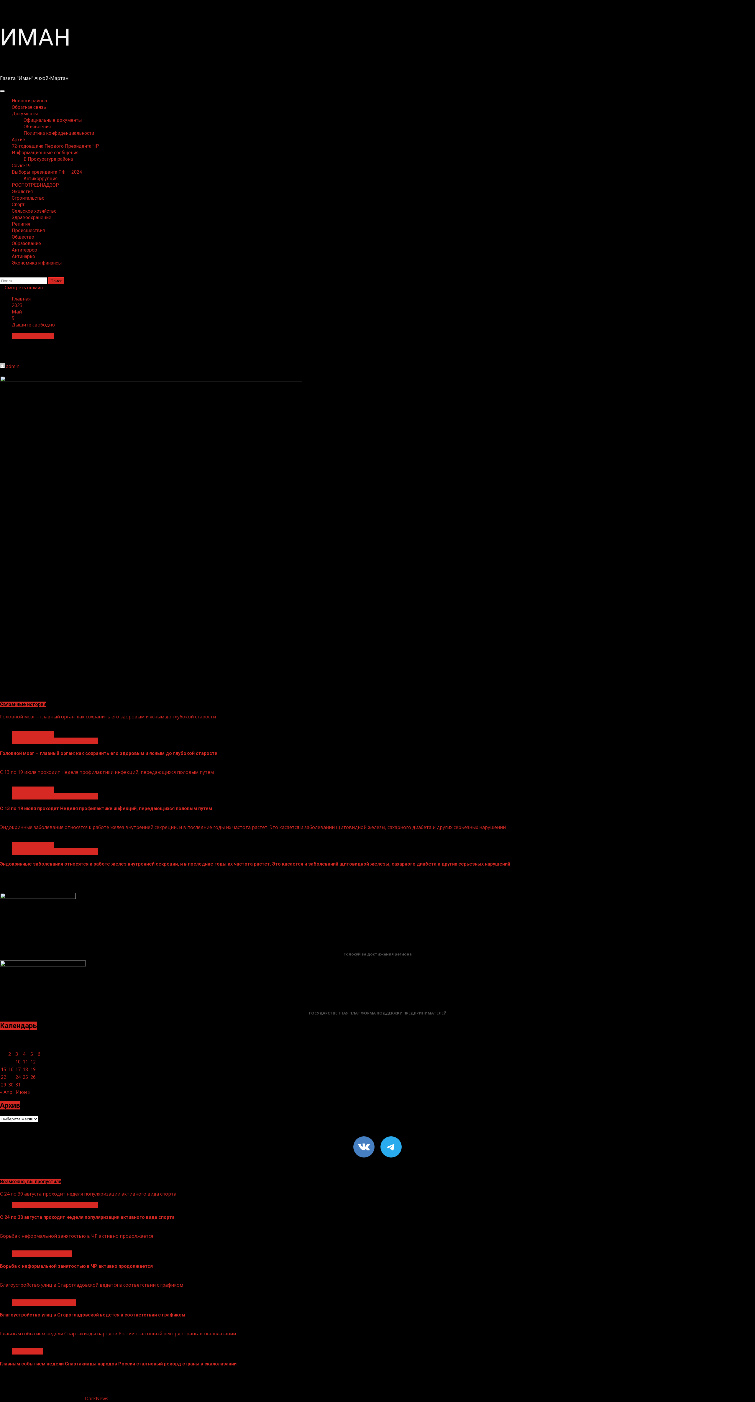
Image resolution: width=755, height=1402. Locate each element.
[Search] (2, 274)
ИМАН (35, 37)
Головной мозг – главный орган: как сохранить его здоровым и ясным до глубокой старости (108, 716)
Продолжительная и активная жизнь (55, 741)
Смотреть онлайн (23, 287)
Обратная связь (29, 107)
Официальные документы (53, 120)
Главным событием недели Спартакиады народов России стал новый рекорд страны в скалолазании (118, 1333)
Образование (26, 243)
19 (33, 1069)
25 (25, 1077)
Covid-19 (21, 165)
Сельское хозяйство (34, 211)
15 (3, 1069)
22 (3, 1077)
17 (18, 1069)
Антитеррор (24, 250)
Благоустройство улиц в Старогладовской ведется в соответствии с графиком (91, 1285)
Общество (23, 237)
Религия (21, 224)
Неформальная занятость (42, 1253)
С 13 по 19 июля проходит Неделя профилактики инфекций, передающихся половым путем (107, 772)
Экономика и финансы (37, 263)
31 (18, 1084)
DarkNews (96, 1398)
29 (3, 1084)
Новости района (29, 101)
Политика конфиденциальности (59, 133)
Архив (18, 139)
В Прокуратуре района (48, 159)
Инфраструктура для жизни (44, 1302)
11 (25, 1061)
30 (11, 1084)
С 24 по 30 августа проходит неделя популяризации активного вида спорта (88, 1194)
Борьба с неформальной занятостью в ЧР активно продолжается (76, 1236)
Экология (22, 191)
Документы (25, 113)
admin (13, 366)
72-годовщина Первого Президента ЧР (55, 146)
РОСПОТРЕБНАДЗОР (35, 185)
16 (11, 1069)
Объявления (37, 126)
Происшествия (28, 230)
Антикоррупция (41, 178)
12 (33, 1061)
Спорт (18, 204)
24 (18, 1077)
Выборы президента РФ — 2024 (47, 172)
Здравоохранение (31, 217)
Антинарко (23, 256)
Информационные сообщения (45, 152)
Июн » (23, 1092)
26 (33, 1077)
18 (25, 1069)
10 (18, 1061)
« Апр (6, 1092)
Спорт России (27, 1351)
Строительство (28, 198)
